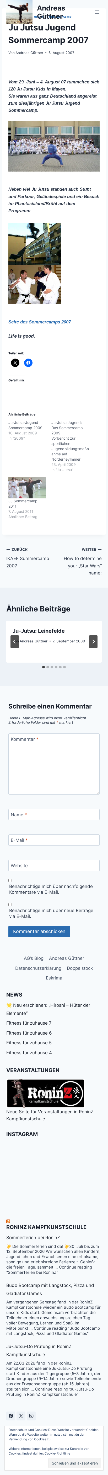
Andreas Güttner (29, 53)
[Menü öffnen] (97, 12)
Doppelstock (80, 968)
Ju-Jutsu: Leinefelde (39, 631)
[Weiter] (93, 641)
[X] (21, 1416)
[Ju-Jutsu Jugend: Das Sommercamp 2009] (72, 446)
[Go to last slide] (14, 641)
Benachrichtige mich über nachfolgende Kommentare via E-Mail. (51, 889)
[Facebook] (10, 1416)
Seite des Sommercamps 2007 (39, 322)
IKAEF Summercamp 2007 (27, 557)
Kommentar (25, 739)
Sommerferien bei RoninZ (33, 1237)
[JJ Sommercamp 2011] (27, 487)
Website (19, 865)
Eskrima (54, 978)
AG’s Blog (34, 958)
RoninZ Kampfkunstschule (46, 1227)
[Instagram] (31, 1416)
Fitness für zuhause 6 (29, 1033)
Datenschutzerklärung (38, 968)
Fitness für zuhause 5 (29, 1042)
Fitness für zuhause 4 (29, 1052)
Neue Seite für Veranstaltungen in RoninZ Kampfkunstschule (50, 1115)
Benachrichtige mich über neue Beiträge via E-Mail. (51, 913)
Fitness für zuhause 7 (29, 1023)
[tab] (43, 667)
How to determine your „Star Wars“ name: (83, 561)
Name (19, 814)
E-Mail (19, 840)
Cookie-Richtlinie (57, 1453)
